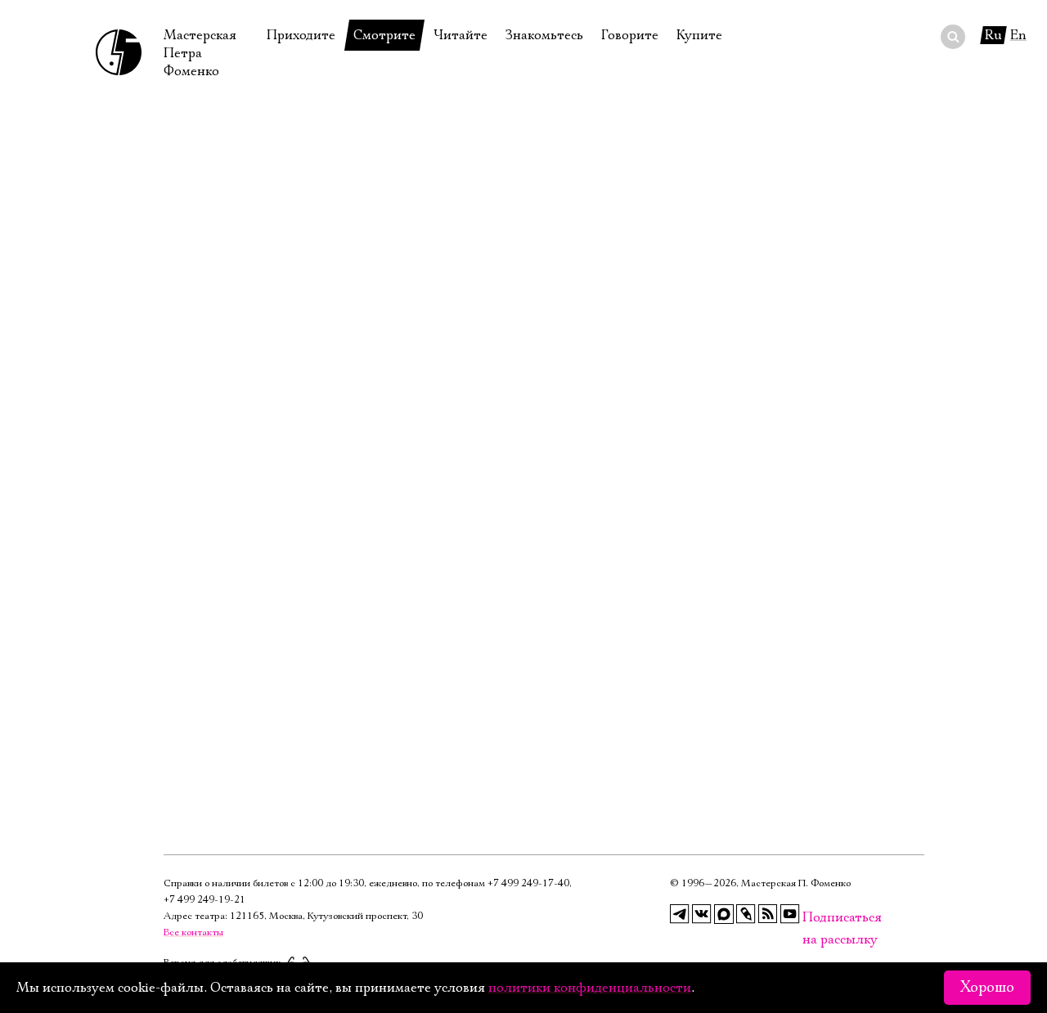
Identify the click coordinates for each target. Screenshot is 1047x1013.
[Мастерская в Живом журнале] (746, 914)
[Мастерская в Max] (724, 914)
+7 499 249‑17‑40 (528, 883)
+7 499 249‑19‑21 (204, 900)
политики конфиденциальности (589, 987)
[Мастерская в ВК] (702, 914)
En (1018, 35)
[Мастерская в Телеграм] (680, 914)
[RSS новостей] (768, 914)
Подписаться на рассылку (812, 917)
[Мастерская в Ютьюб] (790, 914)
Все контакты (193, 932)
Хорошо (987, 988)
